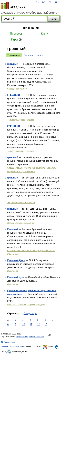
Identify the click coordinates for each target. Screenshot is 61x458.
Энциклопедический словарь (21, 202)
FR (56, 2)
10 (23, 324)
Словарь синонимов (17, 89)
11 (31, 324)
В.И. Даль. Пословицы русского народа (26, 305)
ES (50, 2)
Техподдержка (22, 337)
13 (46, 324)
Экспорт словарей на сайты (13, 347)
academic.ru (13, 5)
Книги (44, 33)
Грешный (12, 229)
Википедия (12, 271)
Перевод (28, 55)
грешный (12, 63)
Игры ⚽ (16, 39)
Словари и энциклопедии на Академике (29, 12)
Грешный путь (15, 277)
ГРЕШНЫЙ (13, 95)
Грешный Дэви (16, 260)
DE (43, 2)
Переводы (16, 33)
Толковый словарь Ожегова (20, 151)
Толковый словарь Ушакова (20, 120)
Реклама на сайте (36, 337)
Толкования (31, 27)
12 (38, 324)
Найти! (53, 19)
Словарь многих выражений (21, 223)
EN (37, 2)
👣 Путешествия (8, 342)
